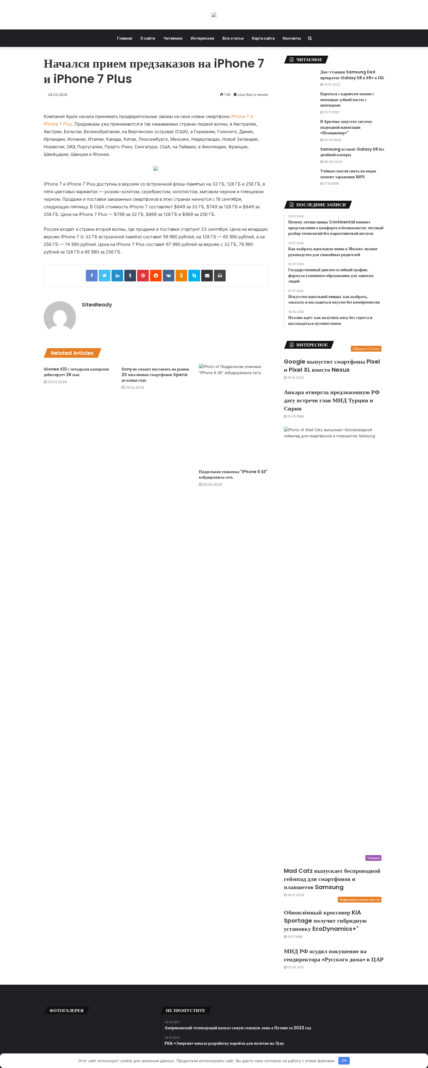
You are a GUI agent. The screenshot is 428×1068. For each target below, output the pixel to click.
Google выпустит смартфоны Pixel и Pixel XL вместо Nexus (332, 365)
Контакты (292, 38)
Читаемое (173, 38)
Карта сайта (263, 38)
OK (344, 1060)
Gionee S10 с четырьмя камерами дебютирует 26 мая (76, 372)
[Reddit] (156, 275)
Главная (124, 38)
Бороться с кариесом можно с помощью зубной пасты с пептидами (347, 99)
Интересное (202, 38)
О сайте (147, 38)
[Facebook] (92, 275)
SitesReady (97, 304)
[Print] (220, 275)
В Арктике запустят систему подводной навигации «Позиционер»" (346, 127)
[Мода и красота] (214, 15)
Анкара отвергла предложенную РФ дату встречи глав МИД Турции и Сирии (332, 400)
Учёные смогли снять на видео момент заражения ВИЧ (348, 174)
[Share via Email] (207, 275)
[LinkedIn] (117, 275)
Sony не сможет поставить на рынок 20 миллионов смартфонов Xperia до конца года (155, 374)
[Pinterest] (143, 275)
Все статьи (233, 38)
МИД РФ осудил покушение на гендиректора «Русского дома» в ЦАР (333, 955)
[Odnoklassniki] (181, 275)
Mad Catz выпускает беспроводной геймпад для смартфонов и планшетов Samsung (332, 879)
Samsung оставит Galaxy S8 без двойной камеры (352, 152)
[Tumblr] (130, 275)
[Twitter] (104, 275)
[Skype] (194, 275)
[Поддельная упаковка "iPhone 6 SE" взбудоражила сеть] (233, 415)
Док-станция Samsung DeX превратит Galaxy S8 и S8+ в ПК (352, 75)
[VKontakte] (168, 275)
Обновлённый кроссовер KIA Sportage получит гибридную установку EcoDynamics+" (325, 920)
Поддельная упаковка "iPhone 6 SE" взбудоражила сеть (233, 474)
